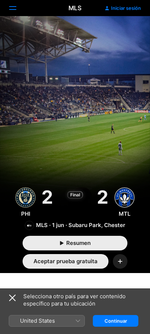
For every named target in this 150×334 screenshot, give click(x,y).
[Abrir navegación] (17, 8)
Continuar (115, 321)
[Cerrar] (12, 298)
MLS (75, 8)
